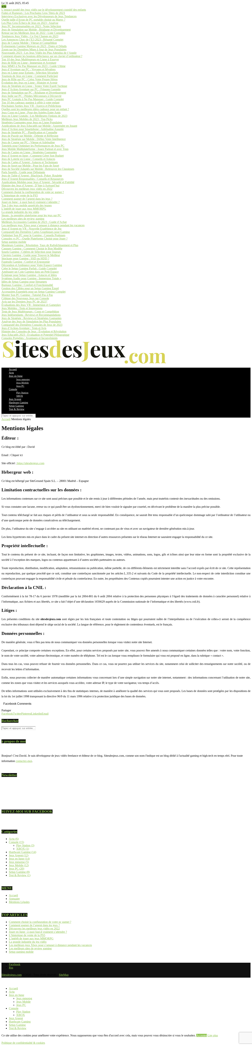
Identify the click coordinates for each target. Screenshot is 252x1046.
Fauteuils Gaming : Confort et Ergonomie (25, 261)
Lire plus (213, 1035)
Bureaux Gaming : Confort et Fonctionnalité (27, 285)
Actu (11, 372)
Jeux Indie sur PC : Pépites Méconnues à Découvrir (31, 95)
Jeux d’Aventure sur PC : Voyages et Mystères (28, 69)
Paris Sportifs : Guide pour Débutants (23, 172)
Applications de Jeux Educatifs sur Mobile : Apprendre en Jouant (39, 125)
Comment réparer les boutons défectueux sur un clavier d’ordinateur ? (41, 56)
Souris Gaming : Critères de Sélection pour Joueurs (31, 251)
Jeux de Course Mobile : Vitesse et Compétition (29, 42)
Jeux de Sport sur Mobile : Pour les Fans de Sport (30, 165)
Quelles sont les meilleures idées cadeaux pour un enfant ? (35, 109)
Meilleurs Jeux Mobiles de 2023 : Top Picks (27, 119)
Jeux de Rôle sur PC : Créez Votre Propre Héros (29, 79)
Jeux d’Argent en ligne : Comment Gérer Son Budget (32, 155)
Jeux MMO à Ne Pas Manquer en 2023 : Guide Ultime (33, 66)
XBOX (19, 396)
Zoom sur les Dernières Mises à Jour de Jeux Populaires (33, 49)
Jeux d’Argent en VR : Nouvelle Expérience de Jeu (31, 228)
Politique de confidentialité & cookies (23, 1042)
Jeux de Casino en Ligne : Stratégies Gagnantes (29, 152)
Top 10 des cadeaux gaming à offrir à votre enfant (30, 102)
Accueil (13, 369)
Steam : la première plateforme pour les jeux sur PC (31, 215)
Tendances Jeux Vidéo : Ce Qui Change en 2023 (29, 36)
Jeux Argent (15, 399)
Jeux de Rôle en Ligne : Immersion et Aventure (28, 62)
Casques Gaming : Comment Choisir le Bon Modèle (31, 248)
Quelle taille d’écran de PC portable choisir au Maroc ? (33, 19)
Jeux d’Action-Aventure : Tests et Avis (23, 328)
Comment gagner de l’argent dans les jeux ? (26, 198)
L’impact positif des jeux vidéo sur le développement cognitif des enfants (43, 9)
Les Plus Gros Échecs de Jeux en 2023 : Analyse (29, 23)
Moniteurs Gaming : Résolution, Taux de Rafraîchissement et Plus (39, 245)
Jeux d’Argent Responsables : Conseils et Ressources (32, 178)
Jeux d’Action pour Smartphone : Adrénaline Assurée (32, 129)
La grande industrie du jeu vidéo (20, 212)
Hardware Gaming (18, 402)
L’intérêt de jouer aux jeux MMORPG (23, 208)
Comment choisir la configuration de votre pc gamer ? (32, 192)
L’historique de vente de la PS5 (19, 195)
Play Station (22, 392)
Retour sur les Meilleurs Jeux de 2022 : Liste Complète (33, 32)
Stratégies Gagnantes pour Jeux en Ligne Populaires (31, 122)
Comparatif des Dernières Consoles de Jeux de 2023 (31, 324)
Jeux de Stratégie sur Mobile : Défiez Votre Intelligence (33, 139)
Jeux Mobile (22, 382)
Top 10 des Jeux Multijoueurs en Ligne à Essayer (30, 59)
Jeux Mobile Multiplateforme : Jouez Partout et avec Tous (34, 149)
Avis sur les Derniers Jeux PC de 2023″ (24, 301)
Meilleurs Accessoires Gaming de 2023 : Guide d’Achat (34, 222)
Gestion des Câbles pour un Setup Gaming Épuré (30, 288)
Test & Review (16, 409)
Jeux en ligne (16, 376)
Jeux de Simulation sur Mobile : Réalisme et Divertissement (36, 29)
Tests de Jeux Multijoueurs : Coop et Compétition (30, 311)
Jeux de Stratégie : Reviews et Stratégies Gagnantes (31, 318)
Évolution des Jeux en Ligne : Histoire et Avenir (29, 82)
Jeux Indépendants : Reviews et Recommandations (31, 314)
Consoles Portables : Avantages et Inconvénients (29, 338)
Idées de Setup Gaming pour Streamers (24, 281)
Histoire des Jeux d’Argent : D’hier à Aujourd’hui (30, 185)
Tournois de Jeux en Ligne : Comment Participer (29, 76)
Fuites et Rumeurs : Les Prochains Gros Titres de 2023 (33, 13)
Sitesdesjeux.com (11, 974)
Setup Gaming (16, 406)
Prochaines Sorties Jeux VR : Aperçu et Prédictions (31, 105)
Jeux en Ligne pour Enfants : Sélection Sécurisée (29, 72)
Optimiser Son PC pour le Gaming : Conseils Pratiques (33, 235)
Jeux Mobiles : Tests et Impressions (21, 308)
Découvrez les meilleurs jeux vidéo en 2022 (26, 188)
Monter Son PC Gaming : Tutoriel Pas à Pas (27, 295)
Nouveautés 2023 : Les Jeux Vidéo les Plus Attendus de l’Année (39, 52)
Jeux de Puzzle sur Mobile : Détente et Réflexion (29, 135)
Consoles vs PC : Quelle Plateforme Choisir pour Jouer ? (34, 238)
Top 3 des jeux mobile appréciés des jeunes (26, 205)
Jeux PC (20, 386)
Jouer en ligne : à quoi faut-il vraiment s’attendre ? (30, 202)
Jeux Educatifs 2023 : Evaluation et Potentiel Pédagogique (35, 334)
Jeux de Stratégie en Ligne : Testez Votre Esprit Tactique (34, 86)
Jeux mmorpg (23, 379)
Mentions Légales (19, 902)
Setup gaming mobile (13, 241)
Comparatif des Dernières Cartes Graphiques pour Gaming (35, 231)
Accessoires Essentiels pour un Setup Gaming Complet (33, 291)
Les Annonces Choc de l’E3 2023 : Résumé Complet (32, 39)
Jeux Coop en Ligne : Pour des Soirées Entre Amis (31, 112)
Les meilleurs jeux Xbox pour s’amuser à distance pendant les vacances (42, 225)
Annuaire (14, 898)
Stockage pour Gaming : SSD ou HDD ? (25, 258)
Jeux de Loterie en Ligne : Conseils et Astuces (28, 159)
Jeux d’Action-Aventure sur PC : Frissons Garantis (31, 89)
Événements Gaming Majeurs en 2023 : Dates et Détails (34, 46)
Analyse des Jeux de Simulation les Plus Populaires (31, 321)
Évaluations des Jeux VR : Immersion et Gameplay (31, 304)
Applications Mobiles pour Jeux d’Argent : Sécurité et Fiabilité (37, 182)
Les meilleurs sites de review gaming (22, 218)
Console (13, 389)
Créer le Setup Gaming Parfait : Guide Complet (29, 268)
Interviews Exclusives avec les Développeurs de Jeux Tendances (39, 16)
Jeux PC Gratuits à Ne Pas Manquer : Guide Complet (32, 99)
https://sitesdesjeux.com (30, 463)
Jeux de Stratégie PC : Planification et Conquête (29, 132)
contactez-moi (24, 761)
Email (8, 793)
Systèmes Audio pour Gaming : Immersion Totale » (31, 278)
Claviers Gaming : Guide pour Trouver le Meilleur (30, 255)
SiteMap (64, 974)
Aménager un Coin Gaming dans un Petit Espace (30, 271)
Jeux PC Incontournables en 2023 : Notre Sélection (31, 26)
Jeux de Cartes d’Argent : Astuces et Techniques (29, 162)
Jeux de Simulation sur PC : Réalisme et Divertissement (33, 92)
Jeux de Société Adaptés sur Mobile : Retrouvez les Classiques (37, 168)
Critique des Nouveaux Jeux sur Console (25, 298)
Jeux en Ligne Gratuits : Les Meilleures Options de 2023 (34, 115)
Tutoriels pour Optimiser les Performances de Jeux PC (32, 145)
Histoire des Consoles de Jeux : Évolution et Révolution (33, 331)
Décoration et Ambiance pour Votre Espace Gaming (31, 265)
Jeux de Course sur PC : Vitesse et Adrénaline (28, 142)
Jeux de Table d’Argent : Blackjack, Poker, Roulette (31, 175)
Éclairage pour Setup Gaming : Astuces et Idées (29, 275)
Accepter (201, 1035)
